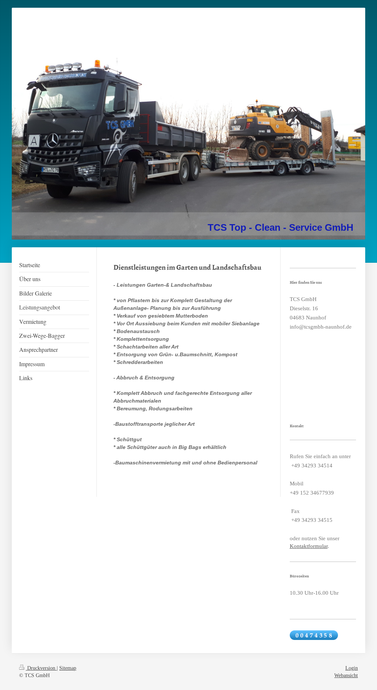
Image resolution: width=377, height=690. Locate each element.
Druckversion (41, 668)
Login (351, 668)
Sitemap (67, 668)
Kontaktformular (309, 546)
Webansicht (346, 675)
